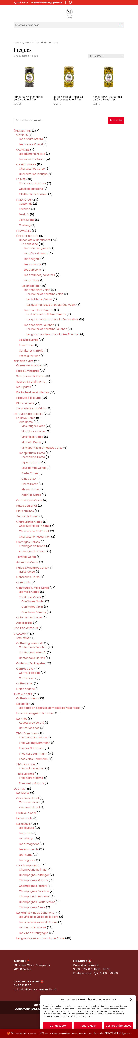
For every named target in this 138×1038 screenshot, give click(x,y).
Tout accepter (57, 1025)
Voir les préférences (118, 1025)
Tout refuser (88, 1025)
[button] (131, 999)
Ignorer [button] (127, 1033)
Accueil (18, 42)
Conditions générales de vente (35, 1009)
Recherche (116, 120)
